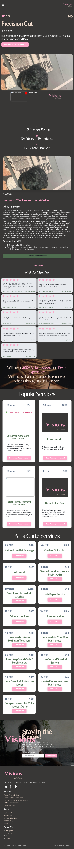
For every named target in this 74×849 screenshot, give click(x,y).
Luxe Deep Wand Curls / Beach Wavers (19, 437)
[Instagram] (5, 786)
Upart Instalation (55, 439)
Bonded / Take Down (55, 503)
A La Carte (7, 194)
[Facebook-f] (10, 786)
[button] (3, 4)
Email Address (28, 752)
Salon (6, 809)
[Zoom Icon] (37, 72)
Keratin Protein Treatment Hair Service (19, 503)
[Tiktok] (15, 786)
